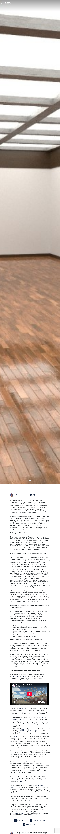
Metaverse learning (20, 676)
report (26, 751)
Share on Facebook (39, 820)
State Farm (30, 762)
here (22, 747)
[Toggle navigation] (56, 2)
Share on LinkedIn (22, 820)
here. (20, 782)
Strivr (15, 736)
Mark (16, 494)
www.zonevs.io (17, 813)
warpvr (21, 708)
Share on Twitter (31, 824)
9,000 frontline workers (28, 730)
